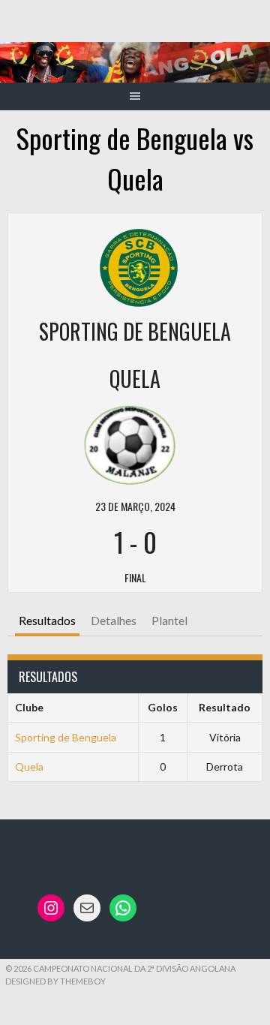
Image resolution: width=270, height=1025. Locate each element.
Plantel (170, 620)
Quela (29, 766)
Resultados (47, 620)
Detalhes (113, 620)
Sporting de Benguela (65, 737)
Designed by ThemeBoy (55, 981)
